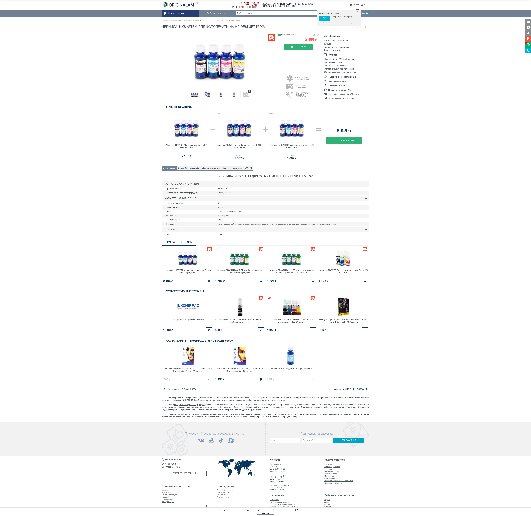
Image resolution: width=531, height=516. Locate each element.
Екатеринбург (168, 502)
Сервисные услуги (331, 478)
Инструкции (329, 476)
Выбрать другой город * (342, 17)
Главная (165, 20)
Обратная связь (331, 474)
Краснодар (166, 492)
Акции (326, 502)
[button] (365, 5)
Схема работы (223, 492)
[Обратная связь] (528, 39)
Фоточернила (184, 20)
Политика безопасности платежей (338, 481)
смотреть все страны (184, 473)
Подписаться (348, 440)
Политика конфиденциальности (283, 504)
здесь (309, 510)
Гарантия (328, 469)
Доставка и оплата (211, 168)
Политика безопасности (279, 502)
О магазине (274, 500)
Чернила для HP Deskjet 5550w (348, 389)
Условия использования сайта (282, 507)
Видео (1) (182, 168)
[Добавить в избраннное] (318, 35)
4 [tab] (350, 107)
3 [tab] (345, 107)
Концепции (222, 495)
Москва (356, 5)
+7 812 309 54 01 (277, 487)
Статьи (327, 504)
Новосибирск (168, 500)
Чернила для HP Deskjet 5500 (181, 389)
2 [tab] (341, 107)
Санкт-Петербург (169, 495)
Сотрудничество (224, 497)
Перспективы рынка (225, 490)
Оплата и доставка (332, 467)
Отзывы (195, 168)
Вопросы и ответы (332, 471)
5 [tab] (354, 107)
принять (265, 513)
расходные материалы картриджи (189, 405)
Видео (327, 500)
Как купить (329, 464)
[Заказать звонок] (528, 50)
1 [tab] (337, 107)
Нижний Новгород (170, 497)
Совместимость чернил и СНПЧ (237, 168)
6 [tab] (358, 107)
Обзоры (327, 507)
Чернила (173, 20)
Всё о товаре (169, 168)
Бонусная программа (333, 483)
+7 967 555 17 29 (277, 467)
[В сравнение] (314, 35)
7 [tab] (362, 107)
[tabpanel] (265, 136)
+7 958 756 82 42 (277, 477)
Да (324, 18)
